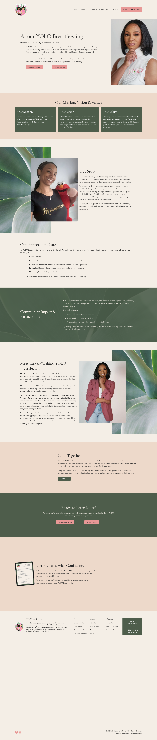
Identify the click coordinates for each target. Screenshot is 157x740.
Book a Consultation (131, 10)
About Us (93, 623)
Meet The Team (64, 478)
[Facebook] (16, 732)
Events (92, 630)
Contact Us (109, 623)
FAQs (92, 633)
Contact (114, 10)
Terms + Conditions (136, 731)
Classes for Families (79, 630)
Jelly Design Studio (136, 733)
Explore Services (60, 67)
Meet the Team (94, 626)
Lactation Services (79, 623)
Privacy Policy (126, 731)
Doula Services (78, 626)
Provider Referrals (111, 630)
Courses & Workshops (99, 10)
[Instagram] (20, 732)
